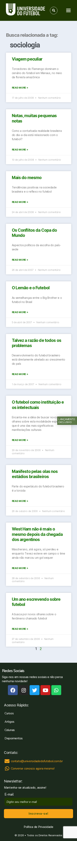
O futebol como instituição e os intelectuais (38, 405)
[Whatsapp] (56, 690)
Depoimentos (14, 738)
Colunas (10, 730)
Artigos (9, 721)
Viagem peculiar (27, 59)
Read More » (20, 87)
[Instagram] (24, 690)
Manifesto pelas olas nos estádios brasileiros (35, 474)
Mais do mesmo (27, 177)
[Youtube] (45, 690)
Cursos (9, 713)
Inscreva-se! (38, 813)
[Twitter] (34, 690)
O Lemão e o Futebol (31, 287)
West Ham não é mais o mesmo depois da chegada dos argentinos (37, 534)
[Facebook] (13, 690)
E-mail (10, 794)
